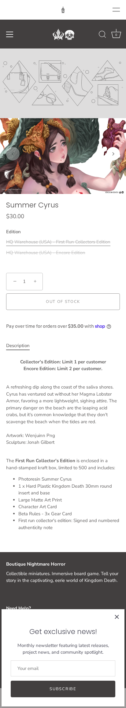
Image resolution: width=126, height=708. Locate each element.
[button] (13, 154)
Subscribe (63, 689)
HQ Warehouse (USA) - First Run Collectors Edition (58, 242)
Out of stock (63, 301)
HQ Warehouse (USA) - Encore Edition (45, 252)
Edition (13, 231)
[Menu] (10, 34)
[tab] (21, 345)
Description (18, 345)
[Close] (117, 617)
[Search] (102, 35)
